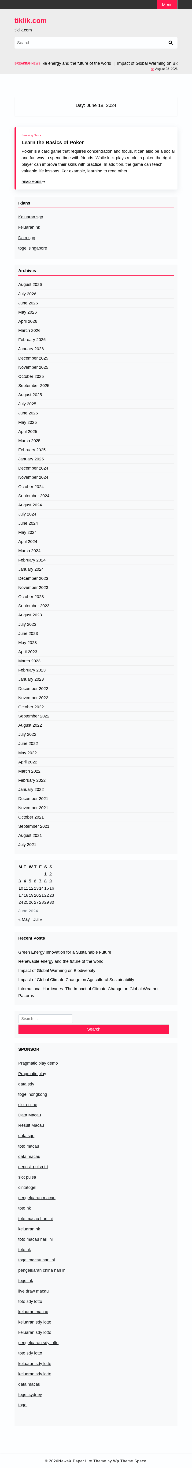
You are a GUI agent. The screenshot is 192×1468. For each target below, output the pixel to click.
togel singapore (32, 248)
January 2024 (31, 569)
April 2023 (27, 651)
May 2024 (27, 532)
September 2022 (33, 716)
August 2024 (30, 505)
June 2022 (28, 743)
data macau (29, 1384)
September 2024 (33, 495)
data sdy (26, 1084)
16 (51, 888)
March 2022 (29, 771)
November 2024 (33, 477)
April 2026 (27, 321)
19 (31, 895)
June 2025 (28, 413)
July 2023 (27, 624)
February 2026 (32, 339)
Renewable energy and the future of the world (60, 961)
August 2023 (30, 615)
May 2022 (27, 753)
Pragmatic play (32, 1073)
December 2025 (33, 358)
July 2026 (27, 294)
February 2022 (32, 780)
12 (31, 888)
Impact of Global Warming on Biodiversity (56, 970)
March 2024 (29, 550)
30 (51, 902)
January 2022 (31, 789)
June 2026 (28, 303)
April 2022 (27, 762)
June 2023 (28, 633)
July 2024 (27, 514)
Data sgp (26, 237)
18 (26, 895)
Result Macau (31, 1125)
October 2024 (31, 486)
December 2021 (33, 798)
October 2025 (31, 376)
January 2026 (31, 348)
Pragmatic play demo (38, 1063)
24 (20, 902)
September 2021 (33, 826)
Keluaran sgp (30, 217)
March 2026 (29, 330)
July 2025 (27, 404)
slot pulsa (27, 1177)
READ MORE (32, 182)
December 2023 (33, 578)
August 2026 (30, 284)
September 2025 (33, 385)
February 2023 (32, 670)
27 (36, 902)
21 (41, 895)
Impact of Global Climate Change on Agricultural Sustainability (76, 979)
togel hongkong (32, 1094)
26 (31, 902)
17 (20, 895)
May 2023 (27, 642)
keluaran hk (29, 227)
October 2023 (31, 596)
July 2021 (27, 844)
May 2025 (27, 422)
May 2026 (27, 312)
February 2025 (32, 450)
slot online (27, 1104)
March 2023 (29, 661)
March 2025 (29, 440)
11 (26, 888)
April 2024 (27, 541)
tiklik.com (31, 20)
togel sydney (30, 1394)
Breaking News (31, 135)
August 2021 (30, 835)
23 (51, 895)
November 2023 (33, 587)
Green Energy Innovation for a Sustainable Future (64, 952)
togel (22, 1405)
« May (24, 919)
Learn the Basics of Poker (53, 142)
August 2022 (30, 725)
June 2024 (28, 523)
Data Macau (29, 1115)
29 (46, 902)
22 (46, 895)
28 (41, 902)
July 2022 (27, 734)
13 (36, 888)
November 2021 (33, 807)
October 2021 (31, 817)
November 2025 (33, 367)
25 (26, 902)
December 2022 (33, 688)
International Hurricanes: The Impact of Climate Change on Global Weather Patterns (88, 992)
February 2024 (32, 560)
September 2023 (33, 605)
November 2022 (33, 697)
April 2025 (27, 431)
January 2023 (31, 679)
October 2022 (31, 707)
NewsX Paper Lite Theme (82, 1461)
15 (46, 888)
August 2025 (30, 394)
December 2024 (33, 468)
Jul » (37, 919)
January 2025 (31, 459)
